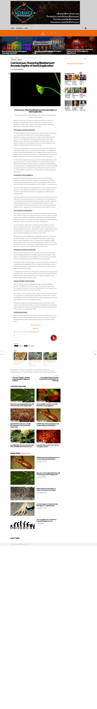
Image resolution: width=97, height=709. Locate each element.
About (13, 28)
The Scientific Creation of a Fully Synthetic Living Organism (46, 405)
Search (86, 28)
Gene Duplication (38, 371)
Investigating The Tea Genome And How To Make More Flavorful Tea (49, 362)
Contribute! (19, 28)
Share (9, 74)
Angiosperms (14, 369)
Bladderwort (30, 369)
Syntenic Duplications (40, 372)
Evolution (47, 369)
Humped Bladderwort (17, 372)
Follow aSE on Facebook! (75, 63)
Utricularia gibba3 (23, 332)
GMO (38, 401)
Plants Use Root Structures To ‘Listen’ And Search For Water (46, 489)
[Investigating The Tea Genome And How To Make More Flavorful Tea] (50, 356)
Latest (43, 34)
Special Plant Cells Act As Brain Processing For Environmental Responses (20, 425)
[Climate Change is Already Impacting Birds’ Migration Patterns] (1, 354)
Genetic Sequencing (49, 371)
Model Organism (28, 372)
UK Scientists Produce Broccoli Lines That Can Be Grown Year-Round (35, 362)
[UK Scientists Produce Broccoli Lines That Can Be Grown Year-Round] (35, 356)
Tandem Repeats (52, 372)
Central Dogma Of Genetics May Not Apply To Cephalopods (47, 505)
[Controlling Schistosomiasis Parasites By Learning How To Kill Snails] (95, 354)
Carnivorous (39, 369)
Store (26, 28)
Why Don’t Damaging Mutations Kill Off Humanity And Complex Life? (22, 405)
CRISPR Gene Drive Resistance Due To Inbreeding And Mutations (47, 424)
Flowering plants (16, 371)
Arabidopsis (23, 369)
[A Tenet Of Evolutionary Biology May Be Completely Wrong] (20, 356)
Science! (19, 401)
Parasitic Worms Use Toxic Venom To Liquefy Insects (47, 446)
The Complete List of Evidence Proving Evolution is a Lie (46, 520)
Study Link (35, 328)
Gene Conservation (27, 371)
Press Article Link (35, 325)
